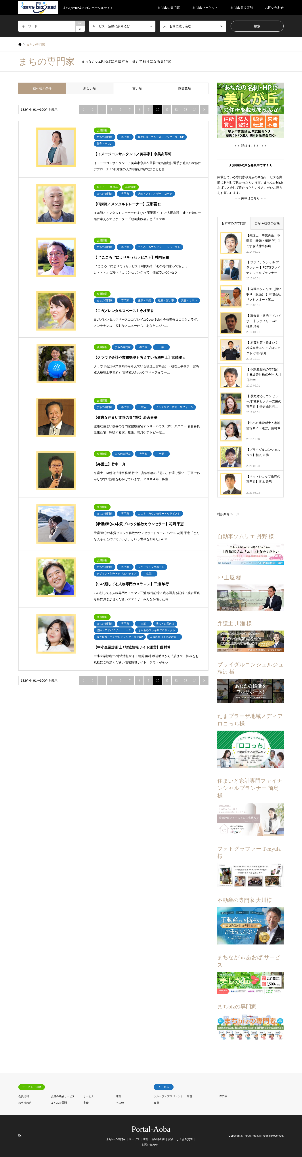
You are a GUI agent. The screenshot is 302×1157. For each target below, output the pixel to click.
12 (176, 109)
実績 (86, 1102)
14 (194, 109)
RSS (19, 1135)
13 (185, 109)
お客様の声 (25, 1102)
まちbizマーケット (205, 7)
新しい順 (89, 88)
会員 (156, 1102)
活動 (118, 1096)
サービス (88, 1096)
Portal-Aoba (151, 1129)
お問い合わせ (274, 7)
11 (167, 109)
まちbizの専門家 (168, 7)
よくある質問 (59, 1102)
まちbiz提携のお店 (267, 223)
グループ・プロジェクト (168, 1096)
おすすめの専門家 (234, 223)
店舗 (189, 1096)
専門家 (223, 1096)
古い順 (137, 88)
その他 (120, 1102)
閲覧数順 (184, 88)
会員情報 (23, 1096)
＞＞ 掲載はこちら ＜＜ (250, 198)
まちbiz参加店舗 (241, 7)
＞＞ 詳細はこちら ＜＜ (250, 145)
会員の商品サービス (63, 1096)
